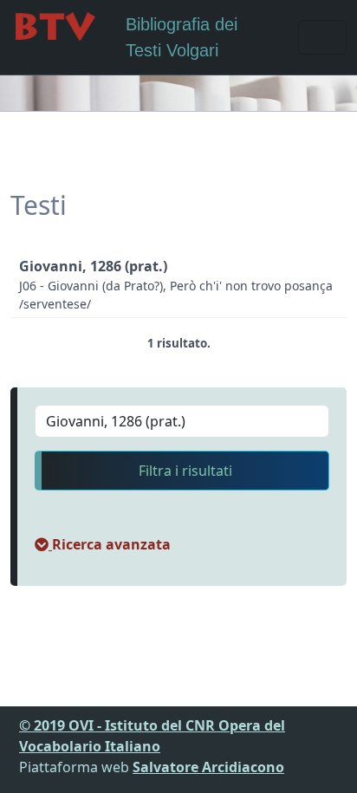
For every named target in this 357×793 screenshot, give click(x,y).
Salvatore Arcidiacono (208, 767)
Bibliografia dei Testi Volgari (181, 37)
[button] (103, 544)
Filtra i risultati (185, 470)
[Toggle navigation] (322, 37)
